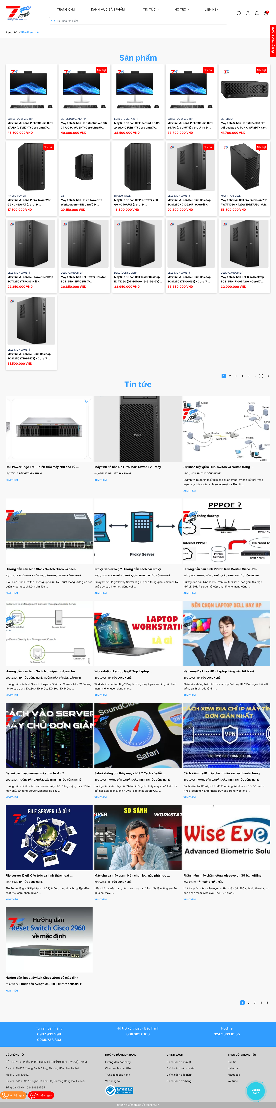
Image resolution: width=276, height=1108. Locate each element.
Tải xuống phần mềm (210, 881)
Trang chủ (66, 9)
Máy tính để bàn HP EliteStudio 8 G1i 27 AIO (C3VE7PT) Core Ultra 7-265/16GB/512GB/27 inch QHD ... (31, 127)
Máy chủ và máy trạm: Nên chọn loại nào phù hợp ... (132, 875)
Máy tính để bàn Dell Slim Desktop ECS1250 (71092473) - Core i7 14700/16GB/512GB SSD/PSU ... (29, 358)
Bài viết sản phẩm (30, 473)
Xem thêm (12, 480)
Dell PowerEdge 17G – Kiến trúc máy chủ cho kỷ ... (42, 467)
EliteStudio (16, 118)
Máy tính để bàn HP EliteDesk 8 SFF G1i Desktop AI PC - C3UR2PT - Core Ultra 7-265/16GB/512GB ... (244, 127)
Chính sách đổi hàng (179, 1081)
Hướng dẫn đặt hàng (118, 1062)
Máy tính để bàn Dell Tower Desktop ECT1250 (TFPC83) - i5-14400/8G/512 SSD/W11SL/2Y (31, 281)
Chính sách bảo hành (179, 1074)
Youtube (233, 1081)
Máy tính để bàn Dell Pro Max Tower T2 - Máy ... (129, 467)
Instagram (234, 1068)
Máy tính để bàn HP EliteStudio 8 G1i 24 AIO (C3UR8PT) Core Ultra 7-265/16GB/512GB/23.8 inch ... (137, 127)
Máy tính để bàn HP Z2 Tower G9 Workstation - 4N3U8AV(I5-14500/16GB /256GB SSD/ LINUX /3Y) (85, 204)
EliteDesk (227, 118)
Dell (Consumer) (178, 195)
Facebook (234, 1074)
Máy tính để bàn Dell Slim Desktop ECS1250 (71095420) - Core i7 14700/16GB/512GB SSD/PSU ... (243, 281)
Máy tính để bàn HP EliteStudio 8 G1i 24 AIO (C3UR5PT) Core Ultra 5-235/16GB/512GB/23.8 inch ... (190, 127)
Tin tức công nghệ (209, 473)
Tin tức (149, 9)
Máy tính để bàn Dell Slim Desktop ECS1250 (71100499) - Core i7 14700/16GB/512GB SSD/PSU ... (189, 281)
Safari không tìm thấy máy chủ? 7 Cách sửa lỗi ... (129, 773)
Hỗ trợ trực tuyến (273, 41)
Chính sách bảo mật (179, 1062)
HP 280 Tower (17, 195)
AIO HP (28, 118)
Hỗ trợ (180, 9)
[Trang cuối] (267, 376)
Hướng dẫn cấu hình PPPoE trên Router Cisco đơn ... (221, 569)
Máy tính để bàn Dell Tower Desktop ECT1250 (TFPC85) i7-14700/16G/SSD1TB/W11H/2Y (84, 281)
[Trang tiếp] (261, 376)
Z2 (62, 195)
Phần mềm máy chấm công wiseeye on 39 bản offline (222, 875)
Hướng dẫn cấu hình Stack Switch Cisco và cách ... (42, 569)
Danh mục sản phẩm (108, 9)
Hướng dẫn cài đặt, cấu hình (38, 575)
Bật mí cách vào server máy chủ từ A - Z (35, 773)
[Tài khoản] (247, 13)
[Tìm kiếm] (238, 13)
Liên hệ (210, 9)
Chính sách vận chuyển (181, 1068)
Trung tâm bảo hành (117, 1074)
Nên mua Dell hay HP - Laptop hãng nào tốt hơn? (218, 671)
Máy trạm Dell (231, 195)
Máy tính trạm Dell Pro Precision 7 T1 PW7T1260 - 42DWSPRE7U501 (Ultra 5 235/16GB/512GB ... (245, 204)
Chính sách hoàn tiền (118, 1068)
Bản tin (232, 1062)
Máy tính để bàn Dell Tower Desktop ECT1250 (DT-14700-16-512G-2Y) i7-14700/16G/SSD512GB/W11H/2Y (137, 281)
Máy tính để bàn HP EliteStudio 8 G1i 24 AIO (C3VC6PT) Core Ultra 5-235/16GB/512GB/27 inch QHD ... (84, 127)
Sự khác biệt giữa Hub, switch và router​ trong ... (218, 467)
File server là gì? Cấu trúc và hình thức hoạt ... (39, 875)
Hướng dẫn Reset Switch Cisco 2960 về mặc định (42, 977)
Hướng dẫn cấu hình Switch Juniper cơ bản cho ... (42, 671)
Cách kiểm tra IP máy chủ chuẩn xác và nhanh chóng (221, 773)
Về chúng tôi (112, 1081)
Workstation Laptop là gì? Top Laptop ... (123, 671)
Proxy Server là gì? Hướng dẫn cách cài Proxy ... (129, 569)
